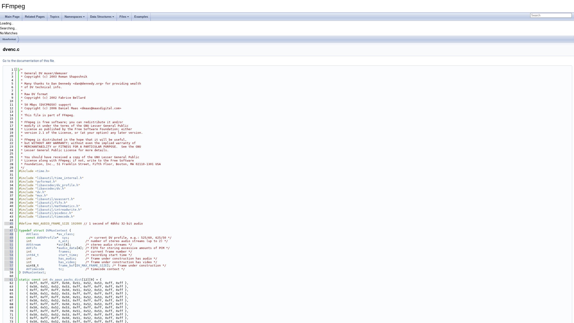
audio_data (67, 248)
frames (64, 251)
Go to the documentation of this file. (29, 61)
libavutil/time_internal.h (59, 178)
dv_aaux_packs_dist (66, 279)
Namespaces (73, 16)
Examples (141, 16)
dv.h (40, 192)
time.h (42, 171)
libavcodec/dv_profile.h (57, 185)
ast (61, 244)
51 (8, 244)
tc (60, 269)
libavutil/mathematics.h (57, 206)
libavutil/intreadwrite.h (58, 209)
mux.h (41, 195)
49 (8, 237)
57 (8, 265)
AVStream (33, 244)
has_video (67, 262)
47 (8, 230)
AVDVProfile (47, 237)
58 (8, 269)
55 (8, 258)
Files (123, 16)
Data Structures (100, 16)
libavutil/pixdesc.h (54, 213)
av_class (66, 234)
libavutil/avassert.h (55, 199)
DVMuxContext (56, 230)
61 (8, 279)
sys (64, 237)
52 (8, 248)
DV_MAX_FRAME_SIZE (91, 265)
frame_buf (67, 265)
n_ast (63, 241)
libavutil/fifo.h (51, 202)
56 (8, 262)
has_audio (67, 258)
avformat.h (46, 181)
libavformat (9, 39)
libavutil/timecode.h (55, 216)
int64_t (32, 255)
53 (8, 251)
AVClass (32, 234)
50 (8, 241)
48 (8, 234)
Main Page (12, 16)
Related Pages (35, 16)
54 (8, 255)
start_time (67, 255)
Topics (54, 16)
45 (8, 223)
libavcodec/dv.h (50, 188)
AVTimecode (35, 269)
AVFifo (31, 248)
